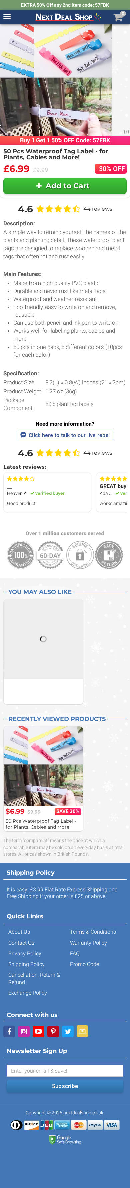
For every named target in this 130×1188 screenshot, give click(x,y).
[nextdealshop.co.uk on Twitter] (68, 1031)
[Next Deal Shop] (68, 16)
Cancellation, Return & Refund (34, 978)
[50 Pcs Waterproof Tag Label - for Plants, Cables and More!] (43, 766)
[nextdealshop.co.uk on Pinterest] (53, 1031)
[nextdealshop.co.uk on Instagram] (24, 1031)
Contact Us (21, 942)
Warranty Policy (88, 942)
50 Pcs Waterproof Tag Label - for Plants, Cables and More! (41, 824)
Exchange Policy (27, 993)
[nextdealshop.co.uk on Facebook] (9, 1031)
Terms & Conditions (93, 932)
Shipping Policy (26, 964)
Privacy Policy (24, 953)
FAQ (75, 953)
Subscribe (65, 1086)
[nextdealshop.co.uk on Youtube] (38, 1031)
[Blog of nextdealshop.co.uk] (82, 1031)
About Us (19, 932)
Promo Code (84, 964)
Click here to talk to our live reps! (69, 435)
